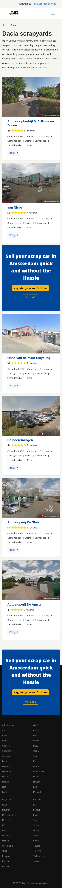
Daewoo (6, 766)
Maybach (6, 799)
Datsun (5, 776)
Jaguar (36, 750)
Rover (36, 814)
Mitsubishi (7, 835)
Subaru (36, 835)
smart (36, 830)
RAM (35, 804)
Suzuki (36, 840)
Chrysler (6, 756)
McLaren (6, 809)
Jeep (35, 756)
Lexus (36, 776)
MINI (4, 830)
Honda (36, 730)
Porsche (37, 799)
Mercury (6, 820)
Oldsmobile (7, 845)
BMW (4, 735)
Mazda (5, 804)
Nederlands (49, 3)
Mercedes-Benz (9, 814)
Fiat (4, 786)
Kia (34, 761)
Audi (4, 730)
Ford (4, 792)
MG (3, 825)
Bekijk (13, 152)
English (37, 3)
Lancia (36, 766)
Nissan (5, 840)
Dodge (5, 781)
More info (30, 297)
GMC (35, 725)
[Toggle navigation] (53, 13)
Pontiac (5, 866)
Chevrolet (6, 750)
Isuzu (35, 745)
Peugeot (6, 856)
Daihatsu (6, 771)
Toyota (36, 845)
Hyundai (37, 735)
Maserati (37, 792)
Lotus (36, 786)
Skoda (36, 825)
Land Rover (38, 771)
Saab (35, 820)
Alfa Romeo (8, 725)
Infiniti (36, 740)
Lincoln (36, 781)
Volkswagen (39, 856)
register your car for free (30, 288)
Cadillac (5, 745)
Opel (4, 850)
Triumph (37, 850)
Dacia (5, 761)
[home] (4, 25)
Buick (4, 740)
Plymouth (6, 861)
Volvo (36, 861)
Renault (36, 809)
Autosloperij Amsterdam (35, 883)
